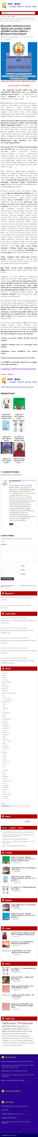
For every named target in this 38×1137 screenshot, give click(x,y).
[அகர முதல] (19, 7)
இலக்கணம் (5, 688)
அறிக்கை (4, 675)
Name (23, 565)
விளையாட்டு (5, 789)
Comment (4, 544)
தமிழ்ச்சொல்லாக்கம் (21, 1034)
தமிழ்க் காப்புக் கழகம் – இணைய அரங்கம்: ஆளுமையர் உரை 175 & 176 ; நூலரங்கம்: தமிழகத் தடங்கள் (18, 835)
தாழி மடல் (27, 1029)
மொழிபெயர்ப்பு (5, 785)
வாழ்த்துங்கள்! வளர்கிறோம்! (8, 1118)
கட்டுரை (31, 387)
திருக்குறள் (5, 739)
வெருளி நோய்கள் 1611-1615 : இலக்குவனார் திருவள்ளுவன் (14, 628)
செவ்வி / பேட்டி (5, 732)
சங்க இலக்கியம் (6, 726)
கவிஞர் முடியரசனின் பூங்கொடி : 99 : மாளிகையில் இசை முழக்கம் (22, 986)
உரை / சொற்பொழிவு (7, 699)
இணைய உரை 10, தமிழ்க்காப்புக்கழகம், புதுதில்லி (14, 846)
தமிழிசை (4, 737)
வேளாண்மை (5, 798)
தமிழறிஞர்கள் (5, 734)
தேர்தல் (4, 743)
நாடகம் (4, 750)
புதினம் (4, 772)
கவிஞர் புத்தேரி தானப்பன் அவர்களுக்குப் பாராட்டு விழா (15, 839)
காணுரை (4, 717)
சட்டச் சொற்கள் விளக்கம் (15, 1041)
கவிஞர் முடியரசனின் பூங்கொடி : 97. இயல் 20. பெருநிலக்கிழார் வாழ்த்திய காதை (22, 1005)
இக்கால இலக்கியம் (6, 682)
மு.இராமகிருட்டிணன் (7, 781)
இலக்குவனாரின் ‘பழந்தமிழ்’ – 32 (28, 585)
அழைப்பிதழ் (5, 680)
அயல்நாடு (4, 673)
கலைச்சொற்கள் (6, 713)
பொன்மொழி (5, 776)
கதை (3, 706)
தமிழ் (13, 1034)
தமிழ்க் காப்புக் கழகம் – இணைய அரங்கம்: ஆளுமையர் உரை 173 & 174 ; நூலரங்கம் (23, 878)
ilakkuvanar (12, 1026)
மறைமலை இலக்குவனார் (22, 1036)
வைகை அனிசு (27, 1031)
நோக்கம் (3, 1110)
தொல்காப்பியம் (5, 748)
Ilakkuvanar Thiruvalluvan (17, 1023)
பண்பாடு (4, 759)
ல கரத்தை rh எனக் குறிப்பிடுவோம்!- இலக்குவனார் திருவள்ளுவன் (22, 942)
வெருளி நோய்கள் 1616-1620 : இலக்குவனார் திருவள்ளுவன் (14, 618)
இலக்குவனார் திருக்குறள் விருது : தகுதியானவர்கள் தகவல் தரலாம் (18, 832)
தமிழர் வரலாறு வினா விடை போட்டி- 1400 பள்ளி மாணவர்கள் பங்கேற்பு (15, 1122)
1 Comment (7, 39)
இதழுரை (13, 16)
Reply (11, 524)
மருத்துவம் (5, 778)
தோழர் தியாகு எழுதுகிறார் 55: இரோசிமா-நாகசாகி (8, 586)
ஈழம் (3, 695)
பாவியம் (4, 765)
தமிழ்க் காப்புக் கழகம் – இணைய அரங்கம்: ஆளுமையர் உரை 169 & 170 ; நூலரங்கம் (23, 915)
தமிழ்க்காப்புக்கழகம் (8, 1038)
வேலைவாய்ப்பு (5, 796)
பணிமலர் (4, 756)
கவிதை (4, 715)
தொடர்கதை (5, 745)
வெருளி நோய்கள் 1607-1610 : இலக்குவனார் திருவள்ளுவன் (14, 638)
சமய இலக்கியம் (6, 728)
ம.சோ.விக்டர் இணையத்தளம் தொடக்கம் (11, 1114)
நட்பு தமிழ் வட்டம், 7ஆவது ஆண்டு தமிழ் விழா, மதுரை (19, 438)
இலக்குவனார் (5, 691)
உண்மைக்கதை (5, 697)
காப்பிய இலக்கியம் (6, 719)
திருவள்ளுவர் (6, 1033)
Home (9, 16)
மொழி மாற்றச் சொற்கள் (21, 1038)
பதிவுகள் (4, 828)
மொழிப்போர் (5, 787)
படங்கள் (4, 754)
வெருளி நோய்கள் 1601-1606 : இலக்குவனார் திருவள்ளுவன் (14, 648)
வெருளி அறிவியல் (6, 794)
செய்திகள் (4, 730)
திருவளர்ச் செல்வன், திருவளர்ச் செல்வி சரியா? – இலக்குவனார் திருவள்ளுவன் (19, 462)
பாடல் (3, 763)
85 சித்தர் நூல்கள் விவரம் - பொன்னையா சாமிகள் (13, 1106)
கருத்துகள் (12, 828)
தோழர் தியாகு (14, 1043)
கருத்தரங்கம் (5, 708)
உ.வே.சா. (31, 1038)
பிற (3, 767)
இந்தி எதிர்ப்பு (5, 686)
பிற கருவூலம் (5, 770)
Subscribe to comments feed (12, 475)
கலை (3, 710)
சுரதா (27, 1043)
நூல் (4, 1026)
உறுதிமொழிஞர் (5, 702)
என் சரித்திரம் (22, 1043)
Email (23, 570)
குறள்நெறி (4, 721)
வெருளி (4, 792)
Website (23, 574)
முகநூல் (4, 783)
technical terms (28, 1041)
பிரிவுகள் (20, 828)
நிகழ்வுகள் (4, 752)
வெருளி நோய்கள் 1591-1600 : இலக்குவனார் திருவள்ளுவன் (14, 658)
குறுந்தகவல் (5, 724)
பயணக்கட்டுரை (6, 761)
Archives (3, 803)
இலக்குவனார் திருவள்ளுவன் (11, 37)
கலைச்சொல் (6, 1043)
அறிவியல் (4, 677)
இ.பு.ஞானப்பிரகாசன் (15, 480)
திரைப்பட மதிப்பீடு (6, 741)
